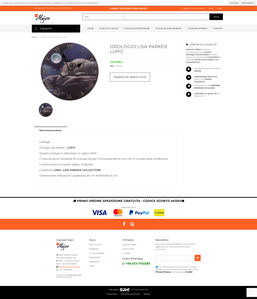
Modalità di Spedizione (137, 28)
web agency (114, 289)
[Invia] (198, 258)
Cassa (210, 8)
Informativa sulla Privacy (130, 294)
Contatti (217, 28)
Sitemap (147, 294)
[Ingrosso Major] (43, 19)
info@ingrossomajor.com (69, 267)
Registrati (93, 249)
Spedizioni (94, 261)
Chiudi (235, 3)
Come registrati (96, 253)
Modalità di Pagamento (169, 28)
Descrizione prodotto (50, 130)
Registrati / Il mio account (194, 8)
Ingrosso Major (108, 28)
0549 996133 (140, 8)
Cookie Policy (112, 294)
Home (90, 28)
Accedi (219, 8)
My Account (95, 244)
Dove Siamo (128, 249)
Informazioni (248, 3)
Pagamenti (94, 257)
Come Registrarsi (197, 28)
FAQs (92, 266)
